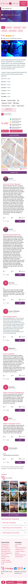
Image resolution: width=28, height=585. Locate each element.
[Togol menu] (1, 3)
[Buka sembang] (17, 3)
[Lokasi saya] (3, 582)
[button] (15, 154)
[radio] (6, 36)
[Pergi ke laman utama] (6, 4)
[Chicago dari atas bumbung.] (5, 507)
